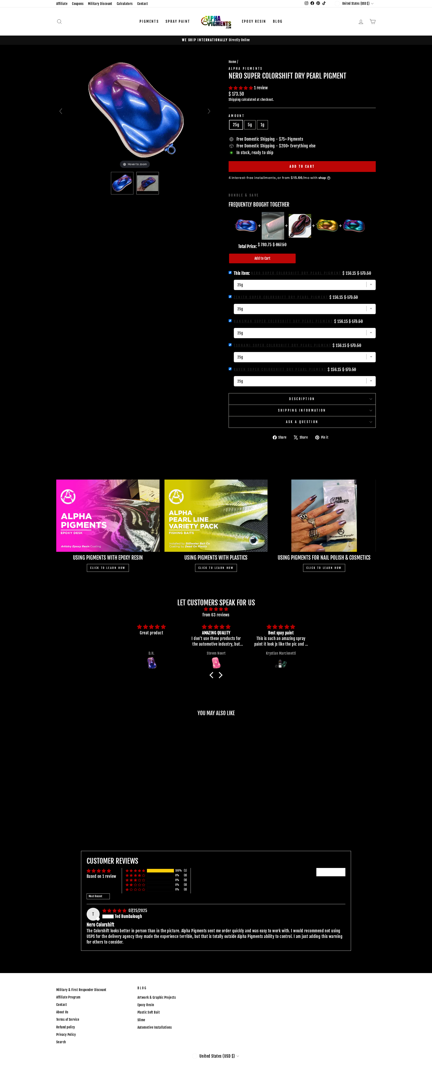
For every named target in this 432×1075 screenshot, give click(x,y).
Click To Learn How (108, 568)
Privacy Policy (66, 1034)
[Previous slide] (60, 111)
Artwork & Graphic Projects (156, 997)
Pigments (149, 21)
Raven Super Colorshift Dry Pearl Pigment (280, 369)
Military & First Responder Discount (81, 990)
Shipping (235, 99)
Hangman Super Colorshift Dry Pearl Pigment (283, 321)
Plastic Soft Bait (148, 1012)
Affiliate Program (68, 997)
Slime (141, 1020)
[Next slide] (209, 111)
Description (302, 399)
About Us (62, 1012)
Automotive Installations (154, 1027)
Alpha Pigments (246, 68)
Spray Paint (178, 21)
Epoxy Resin (254, 21)
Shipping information (302, 410)
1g (262, 124)
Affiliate (62, 4)
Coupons (77, 4)
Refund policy (65, 1027)
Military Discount (100, 4)
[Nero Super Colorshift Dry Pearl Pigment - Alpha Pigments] (122, 183)
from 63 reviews (216, 614)
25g (236, 124)
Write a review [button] (331, 872)
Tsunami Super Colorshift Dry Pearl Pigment (282, 345)
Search (61, 1042)
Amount (237, 116)
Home (232, 62)
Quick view (94, 798)
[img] (216, 609)
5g (250, 124)
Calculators (125, 4)
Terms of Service (67, 1019)
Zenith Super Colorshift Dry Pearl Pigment (281, 297)
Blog (278, 21)
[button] (241, 87)
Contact (142, 4)
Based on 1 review (101, 876)
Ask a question (302, 422)
